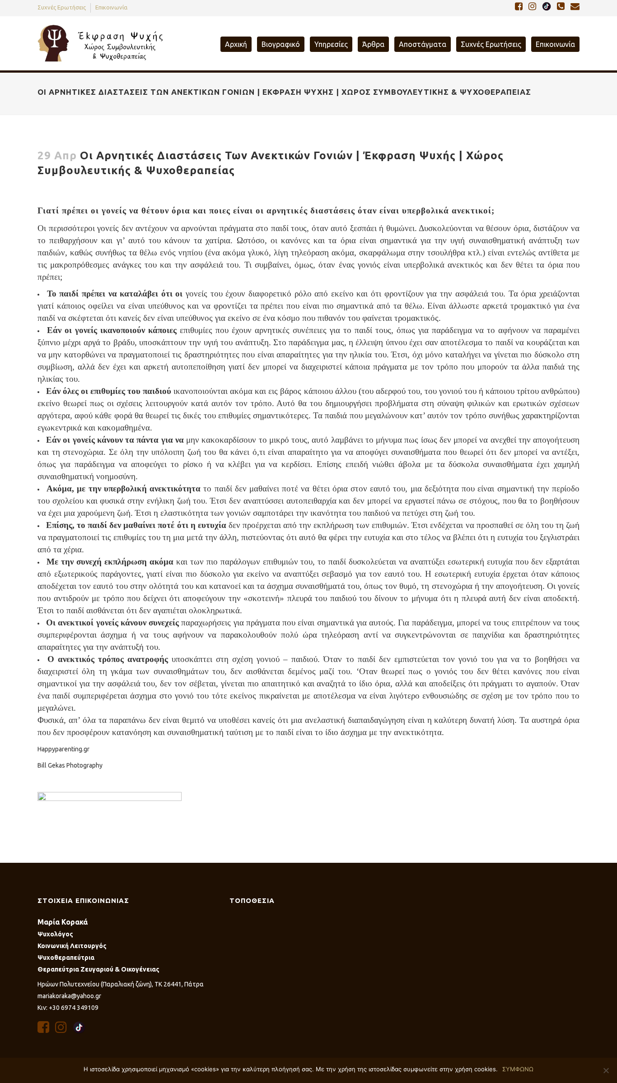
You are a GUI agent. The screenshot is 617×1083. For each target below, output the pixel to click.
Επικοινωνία (111, 7)
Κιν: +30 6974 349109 (67, 1007)
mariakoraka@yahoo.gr (69, 996)
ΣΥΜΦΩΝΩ (517, 1069)
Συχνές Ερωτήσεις (61, 7)
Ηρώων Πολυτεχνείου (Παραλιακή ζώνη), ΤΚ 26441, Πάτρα (120, 984)
